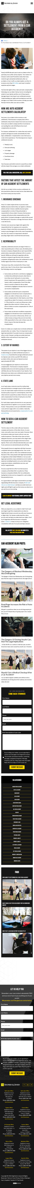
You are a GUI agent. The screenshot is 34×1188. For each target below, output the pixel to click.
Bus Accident (17, 796)
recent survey (5, 354)
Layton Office (25, 1124)
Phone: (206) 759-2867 (25, 1165)
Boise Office (9, 1141)
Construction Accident (17, 806)
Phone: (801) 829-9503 (9, 1117)
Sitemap (27, 1178)
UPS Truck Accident (17, 851)
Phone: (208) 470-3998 (9, 1150)
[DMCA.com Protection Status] (17, 1183)
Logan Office (9, 1158)
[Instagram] (31, 1084)
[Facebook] (24, 1084)
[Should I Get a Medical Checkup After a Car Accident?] (17, 660)
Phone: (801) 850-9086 (9, 1100)
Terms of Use (11, 1178)
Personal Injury (17, 835)
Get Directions (9, 1102)
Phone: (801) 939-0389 (25, 1115)
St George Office (9, 1124)
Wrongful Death (17, 861)
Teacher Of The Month (16, 1180)
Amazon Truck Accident (17, 786)
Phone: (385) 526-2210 (25, 1134)
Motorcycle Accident (17, 828)
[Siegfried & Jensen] (9, 3)
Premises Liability (17, 838)
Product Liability (17, 841)
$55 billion (15, 83)
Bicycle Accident (17, 790)
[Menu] (31, 3)
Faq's (2, 1180)
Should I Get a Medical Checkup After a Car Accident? (16, 673)
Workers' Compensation (17, 854)
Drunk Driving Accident (17, 816)
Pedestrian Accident (17, 832)
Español (7, 1180)
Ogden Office (9, 1107)
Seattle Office (25, 1158)
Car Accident (17, 799)
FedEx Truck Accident (17, 819)
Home (1, 40)
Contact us (8, 521)
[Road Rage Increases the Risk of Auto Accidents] (17, 591)
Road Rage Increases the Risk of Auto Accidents (16, 605)
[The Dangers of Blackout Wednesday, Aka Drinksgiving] (17, 558)
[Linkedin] (27, 1084)
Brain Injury (17, 793)
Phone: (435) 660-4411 (9, 1134)
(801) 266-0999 (27, 173)
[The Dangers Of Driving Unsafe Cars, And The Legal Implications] (17, 627)
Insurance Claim (17, 822)
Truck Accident (17, 848)
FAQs (5, 40)
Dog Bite (17, 812)
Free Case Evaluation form (17, 533)
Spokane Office (25, 1141)
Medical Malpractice (17, 825)
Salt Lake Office (9, 1091)
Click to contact (7, 496)
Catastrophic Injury (17, 803)
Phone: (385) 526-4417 (9, 1165)
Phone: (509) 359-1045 (25, 1149)
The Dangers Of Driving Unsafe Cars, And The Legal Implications (16, 640)
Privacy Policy (20, 1178)
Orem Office (25, 1107)
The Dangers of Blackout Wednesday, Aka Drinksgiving (16, 572)
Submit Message (17, 767)
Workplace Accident (17, 858)
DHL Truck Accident (17, 809)
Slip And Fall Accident (17, 845)
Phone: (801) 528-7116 (25, 1098)
